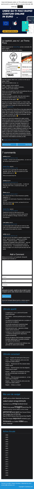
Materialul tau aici (26, 483)
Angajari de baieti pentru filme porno (19, 357)
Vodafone (26, 421)
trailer (16, 421)
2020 (7, 448)
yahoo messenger (7, 423)
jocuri (24, 407)
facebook (21, 404)
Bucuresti (26, 398)
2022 (7, 444)
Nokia (18, 409)
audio (8, 398)
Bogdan (8, 381)
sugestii (28, 418)
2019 (7, 450)
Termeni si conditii (6, 483)
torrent (12, 421)
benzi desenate (16, 398)
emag (14, 403)
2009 (7, 473)
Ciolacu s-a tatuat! (16, 385)
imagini (5, 140)
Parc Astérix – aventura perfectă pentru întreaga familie (18, 317)
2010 (7, 470)
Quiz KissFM (27, 416)
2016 (7, 457)
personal (7, 411)
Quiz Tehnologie (7, 418)
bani (11, 398)
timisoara (7, 421)
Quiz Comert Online (25, 412)
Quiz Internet (20, 416)
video (21, 421)
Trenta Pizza (16, 47)
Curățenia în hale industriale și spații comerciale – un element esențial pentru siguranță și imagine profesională (18, 333)
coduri (5, 401)
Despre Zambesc (16, 483)
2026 (7, 435)
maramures (5, 409)
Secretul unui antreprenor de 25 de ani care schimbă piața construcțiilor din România (17, 373)
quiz (17, 412)
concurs (22, 400)
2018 (7, 453)
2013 (7, 464)
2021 (7, 446)
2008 (7, 475)
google (12, 407)
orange (26, 409)
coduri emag (13, 401)
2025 (7, 437)
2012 (7, 466)
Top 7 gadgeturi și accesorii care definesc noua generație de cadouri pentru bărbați (18, 343)
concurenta (10, 107)
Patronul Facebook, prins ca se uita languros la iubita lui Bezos (17, 360)
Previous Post (7, 144)
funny (8, 407)
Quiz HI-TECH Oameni (9, 416)
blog (23, 398)
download (6, 404)
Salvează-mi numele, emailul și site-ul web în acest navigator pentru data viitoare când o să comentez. (16, 291)
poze (13, 412)
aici (16, 7)
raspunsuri (17, 418)
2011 (7, 468)
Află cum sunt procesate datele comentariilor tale (15, 302)
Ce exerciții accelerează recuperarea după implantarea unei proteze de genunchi (17, 325)
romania (24, 418)
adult (5, 398)
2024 (7, 439)
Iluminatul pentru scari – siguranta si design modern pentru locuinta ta (17, 329)
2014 (7, 461)
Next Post (28, 144)
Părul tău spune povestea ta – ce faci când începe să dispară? (18, 378)
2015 (7, 459)
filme (5, 407)
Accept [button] (20, 6)
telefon (10, 140)
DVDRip (10, 404)
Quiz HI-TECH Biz (16, 414)
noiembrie (15, 409)
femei (25, 404)
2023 (7, 441)
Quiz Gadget (6, 414)
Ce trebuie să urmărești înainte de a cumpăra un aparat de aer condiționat (18, 321)
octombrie (22, 409)
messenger (10, 409)
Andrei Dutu (6, 166)
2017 (7, 455)
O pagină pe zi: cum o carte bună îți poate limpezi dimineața (16, 313)
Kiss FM (28, 407)
